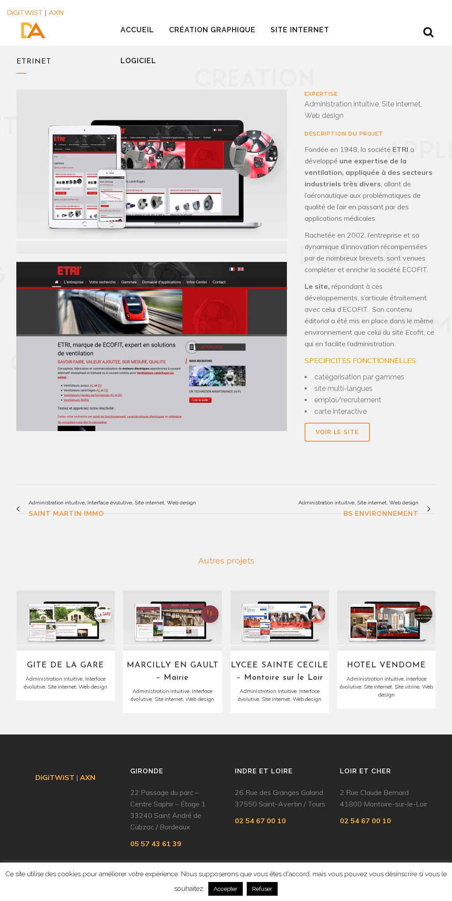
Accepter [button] (225, 889)
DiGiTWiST (25, 12)
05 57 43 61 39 (155, 843)
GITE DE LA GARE (65, 666)
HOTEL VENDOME (386, 666)
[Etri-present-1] (151, 175)
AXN (56, 12)
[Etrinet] (151, 350)
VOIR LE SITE (337, 431)
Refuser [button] (262, 889)
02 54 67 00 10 (260, 820)
